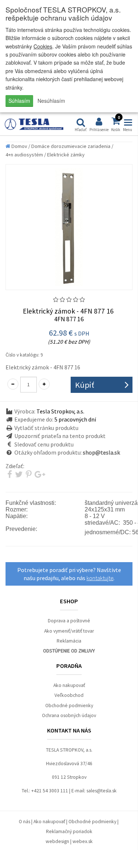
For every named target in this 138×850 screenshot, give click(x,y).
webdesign (57, 841)
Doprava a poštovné (69, 621)
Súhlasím (19, 100)
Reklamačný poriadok (69, 831)
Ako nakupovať (69, 685)
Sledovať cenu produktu (44, 444)
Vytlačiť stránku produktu (46, 427)
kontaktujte (99, 578)
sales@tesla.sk (101, 791)
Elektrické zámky (66, 154)
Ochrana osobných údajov (69, 715)
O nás (24, 821)
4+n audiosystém (24, 154)
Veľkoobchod (69, 695)
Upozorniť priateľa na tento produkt (60, 436)
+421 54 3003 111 (49, 791)
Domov (18, 146)
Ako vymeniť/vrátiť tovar (69, 631)
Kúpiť (84, 385)
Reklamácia (69, 641)
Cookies (42, 46)
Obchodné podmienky (69, 705)
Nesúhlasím (51, 100)
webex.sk (82, 841)
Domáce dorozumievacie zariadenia (70, 146)
